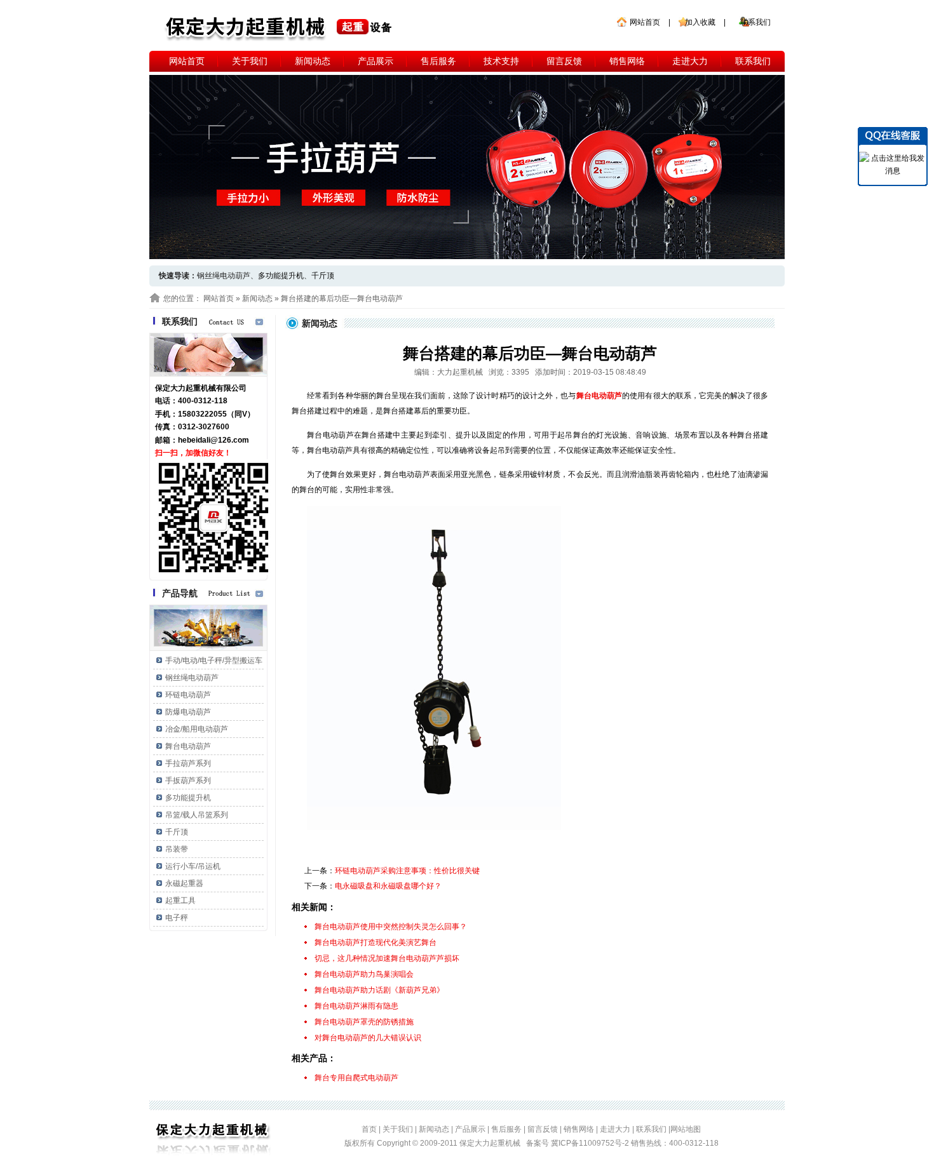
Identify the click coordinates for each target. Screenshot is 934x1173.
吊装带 (176, 849)
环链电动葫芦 (188, 694)
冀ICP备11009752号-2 (591, 1143)
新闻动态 (312, 61)
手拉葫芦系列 (188, 763)
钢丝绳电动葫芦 (192, 677)
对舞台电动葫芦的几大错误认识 (368, 1037)
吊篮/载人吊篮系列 (196, 814)
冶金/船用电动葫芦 (196, 729)
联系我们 (755, 22)
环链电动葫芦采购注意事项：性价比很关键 (407, 870)
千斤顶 (322, 275)
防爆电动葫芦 (188, 711)
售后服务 (438, 61)
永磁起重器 (184, 883)
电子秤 (176, 917)
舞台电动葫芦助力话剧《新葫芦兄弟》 (379, 990)
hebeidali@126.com (213, 440)
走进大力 (690, 61)
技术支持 (501, 61)
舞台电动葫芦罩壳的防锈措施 (364, 1021)
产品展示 (375, 61)
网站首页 (645, 22)
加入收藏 (700, 22)
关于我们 (249, 61)
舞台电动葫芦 (188, 746)
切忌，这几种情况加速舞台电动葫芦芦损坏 (387, 958)
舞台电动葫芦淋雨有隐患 (356, 1006)
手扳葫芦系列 (188, 780)
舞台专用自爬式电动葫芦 (356, 1077)
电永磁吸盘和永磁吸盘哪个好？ (388, 885)
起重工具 (180, 900)
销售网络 (627, 61)
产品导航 (180, 593)
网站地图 (685, 1129)
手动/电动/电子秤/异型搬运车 (213, 660)
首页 (369, 1129)
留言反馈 (564, 61)
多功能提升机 (281, 275)
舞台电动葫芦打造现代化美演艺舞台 (376, 942)
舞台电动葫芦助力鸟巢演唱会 (364, 974)
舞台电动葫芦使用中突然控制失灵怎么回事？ (391, 926)
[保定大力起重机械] (280, 28)
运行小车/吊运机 (192, 866)
